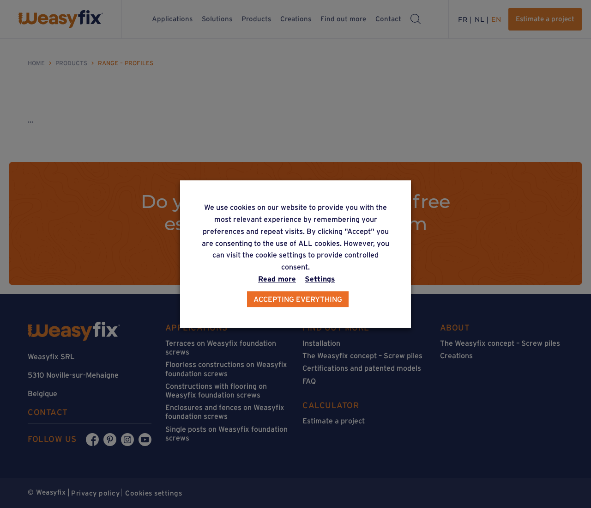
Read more (277, 279)
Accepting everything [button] (297, 299)
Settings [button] (320, 279)
